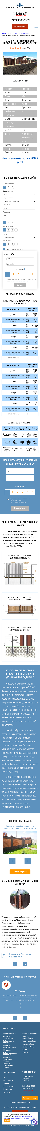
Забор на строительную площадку (8, 1065)
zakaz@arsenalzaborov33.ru (20, 1102)
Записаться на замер (29, 1098)
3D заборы (7, 1050)
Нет (5, 230)
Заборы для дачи (9, 1033)
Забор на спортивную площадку (7, 1059)
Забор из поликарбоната (27, 1037)
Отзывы (6, 1083)
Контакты (6, 1092)
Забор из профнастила (8, 1037)
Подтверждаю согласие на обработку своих (21, 280)
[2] (17, 274)
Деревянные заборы (29, 1033)
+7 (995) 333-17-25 (20, 20)
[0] (7, 274)
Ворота (24, 1050)
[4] (26, 274)
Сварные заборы (28, 1044)
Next (28, 861)
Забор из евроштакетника (9, 1046)
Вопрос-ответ (8, 1086)
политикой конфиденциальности (20, 1118)
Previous (12, 861)
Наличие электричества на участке (14, 249)
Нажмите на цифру (20, 269)
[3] (21, 274)
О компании (7, 1089)
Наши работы (8, 1080)
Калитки (25, 1052)
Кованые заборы (28, 1047)
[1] (12, 274)
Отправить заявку (20, 508)
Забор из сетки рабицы (8, 1042)
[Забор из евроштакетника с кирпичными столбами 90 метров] (20, 63)
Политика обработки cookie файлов (20, 1125)
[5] (31, 274)
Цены (5, 1077)
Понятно (7, 1121)
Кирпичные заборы (29, 1041)
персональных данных (20, 281)
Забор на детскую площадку (10, 1054)
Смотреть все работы (20, 872)
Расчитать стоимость (20, 26)
